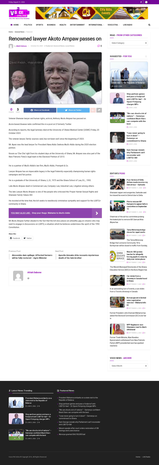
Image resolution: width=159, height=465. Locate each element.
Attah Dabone (21, 46)
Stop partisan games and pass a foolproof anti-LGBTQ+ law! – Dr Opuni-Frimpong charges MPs (136, 99)
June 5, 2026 (117, 86)
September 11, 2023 (135, 188)
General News (19, 32)
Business (51, 25)
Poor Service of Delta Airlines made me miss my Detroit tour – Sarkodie (137, 182)
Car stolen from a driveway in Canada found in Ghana (137, 278)
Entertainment (77, 25)
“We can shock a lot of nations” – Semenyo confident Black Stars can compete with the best (136, 118)
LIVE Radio (127, 25)
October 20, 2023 (37, 46)
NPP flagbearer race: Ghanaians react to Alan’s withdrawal (137, 327)
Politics (28, 25)
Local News (69, 46)
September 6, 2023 (134, 308)
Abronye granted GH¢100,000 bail (72, 434)
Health (63, 25)
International (95, 25)
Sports (39, 25)
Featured (29, 32)
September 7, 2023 (134, 235)
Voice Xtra (113, 25)
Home (16, 25)
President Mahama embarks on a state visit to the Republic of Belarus (38, 400)
